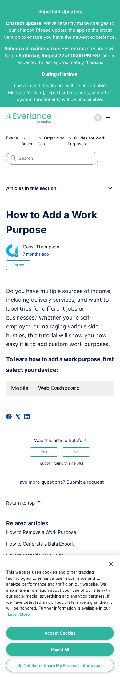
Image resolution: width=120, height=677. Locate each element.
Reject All (60, 649)
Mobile (19, 388)
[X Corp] (18, 416)
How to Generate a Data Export (40, 544)
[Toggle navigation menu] (103, 118)
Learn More (19, 614)
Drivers (28, 143)
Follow (18, 265)
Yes (44, 451)
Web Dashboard (59, 388)
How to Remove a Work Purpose (41, 532)
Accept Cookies (60, 633)
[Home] (29, 117)
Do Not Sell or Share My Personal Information (60, 665)
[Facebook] (9, 416)
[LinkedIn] (27, 416)
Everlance (15, 137)
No (76, 451)
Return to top (21, 503)
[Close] (111, 564)
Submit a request (85, 482)
